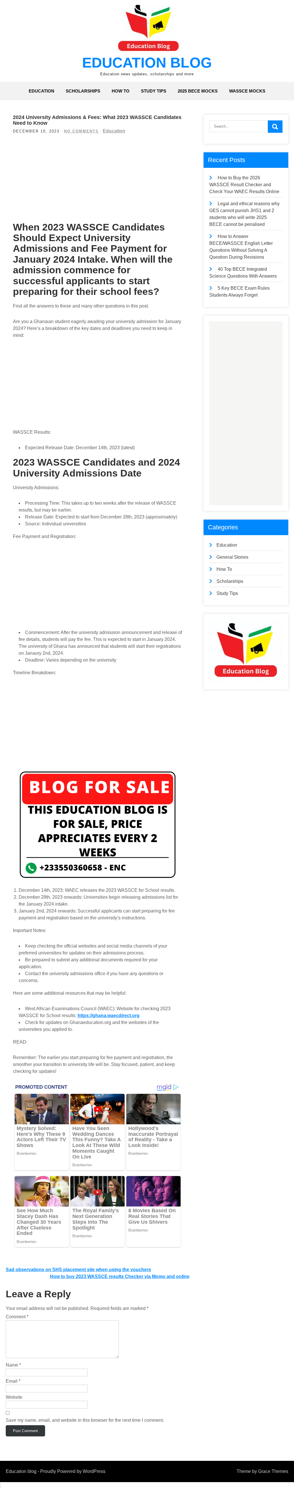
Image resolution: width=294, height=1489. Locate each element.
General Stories (232, 557)
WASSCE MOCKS (247, 91)
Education (41, 91)
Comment (17, 1316)
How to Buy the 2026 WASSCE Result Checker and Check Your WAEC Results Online (244, 184)
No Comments (81, 131)
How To (120, 91)
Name (13, 1365)
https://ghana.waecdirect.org (109, 1015)
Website (14, 1397)
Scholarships (83, 91)
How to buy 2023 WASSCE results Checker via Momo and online (119, 1276)
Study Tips (153, 91)
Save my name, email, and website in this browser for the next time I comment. (85, 1420)
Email (13, 1381)
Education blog (147, 63)
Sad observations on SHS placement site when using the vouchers (78, 1269)
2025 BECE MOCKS (198, 91)
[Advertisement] (97, 181)
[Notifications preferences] (0, 1485)
